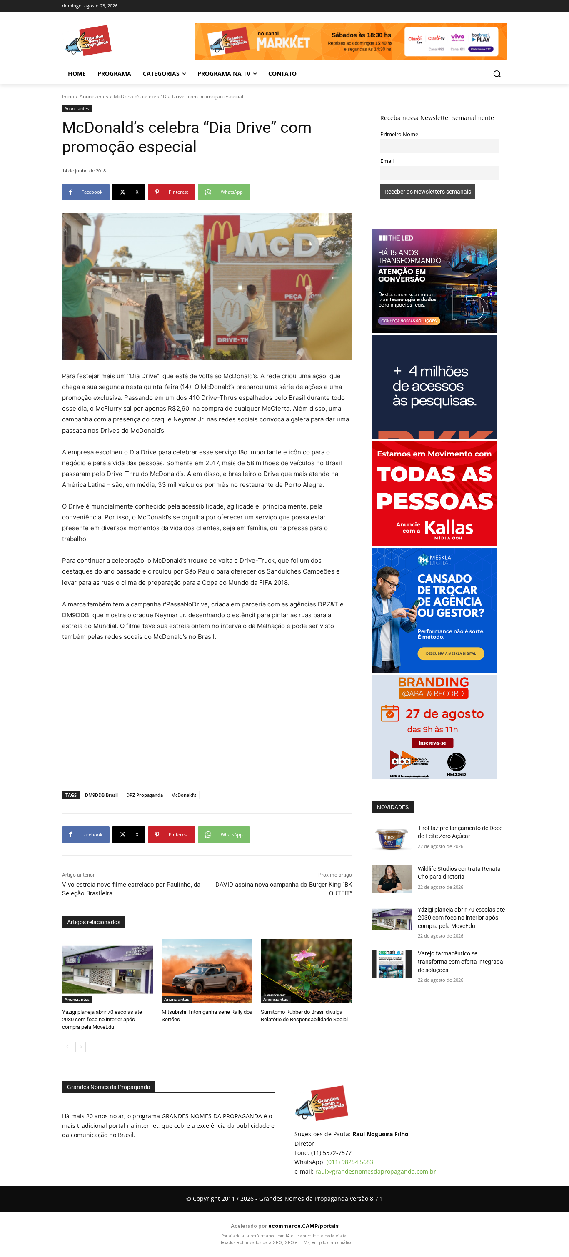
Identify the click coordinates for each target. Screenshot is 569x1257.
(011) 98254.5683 (350, 1162)
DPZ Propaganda (144, 795)
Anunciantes (94, 96)
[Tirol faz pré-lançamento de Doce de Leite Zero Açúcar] (392, 838)
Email (387, 161)
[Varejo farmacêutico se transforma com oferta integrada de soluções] (392, 964)
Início (68, 96)
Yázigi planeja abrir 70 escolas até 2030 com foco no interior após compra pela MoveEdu (102, 1019)
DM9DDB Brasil (101, 795)
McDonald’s (183, 795)
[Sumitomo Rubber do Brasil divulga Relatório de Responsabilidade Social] (306, 971)
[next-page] (80, 1047)
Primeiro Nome (399, 134)
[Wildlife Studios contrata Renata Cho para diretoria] (392, 879)
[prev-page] (67, 1047)
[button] (497, 74)
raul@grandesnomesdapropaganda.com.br (375, 1171)
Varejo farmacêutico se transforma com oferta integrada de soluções (460, 961)
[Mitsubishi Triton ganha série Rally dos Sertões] (207, 971)
